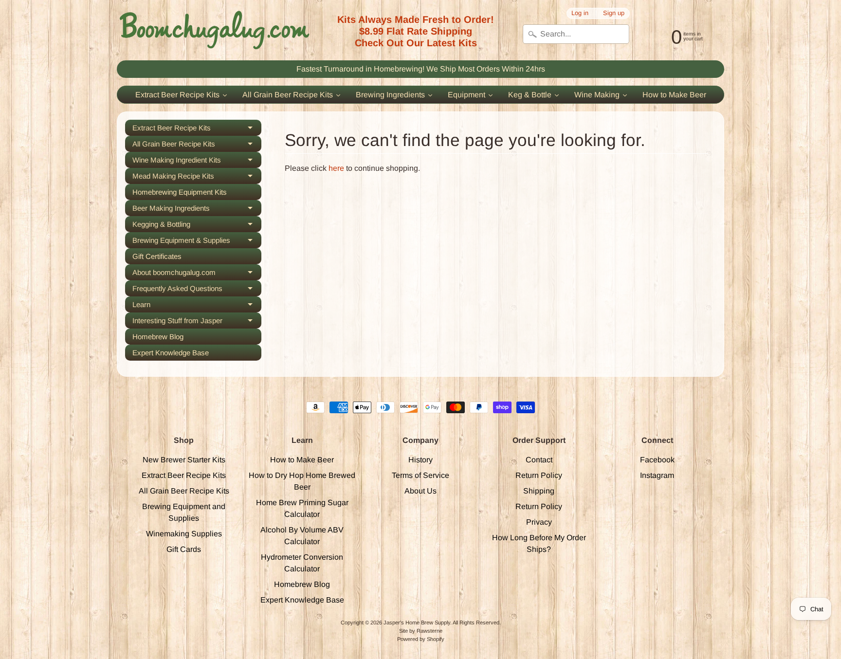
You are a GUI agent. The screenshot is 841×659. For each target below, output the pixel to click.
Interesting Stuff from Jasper (196, 322)
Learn (196, 306)
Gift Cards (183, 549)
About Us (420, 491)
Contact (539, 460)
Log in (579, 13)
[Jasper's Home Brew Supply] (214, 30)
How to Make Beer (302, 460)
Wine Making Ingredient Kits (196, 162)
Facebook (657, 460)
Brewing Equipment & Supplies (196, 242)
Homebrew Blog (157, 336)
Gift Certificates (157, 256)
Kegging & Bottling (196, 226)
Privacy (539, 522)
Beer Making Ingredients (196, 210)
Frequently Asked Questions (196, 290)
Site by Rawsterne (420, 631)
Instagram (657, 475)
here (336, 168)
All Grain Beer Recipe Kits (196, 146)
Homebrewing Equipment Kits (179, 192)
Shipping (538, 491)
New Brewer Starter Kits (184, 460)
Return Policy (538, 475)
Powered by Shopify (420, 639)
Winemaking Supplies (184, 534)
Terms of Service (420, 475)
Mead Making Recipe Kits (196, 178)
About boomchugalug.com (196, 274)
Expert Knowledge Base (170, 352)
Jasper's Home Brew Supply (417, 622)
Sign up (613, 13)
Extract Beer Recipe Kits (196, 130)
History (420, 460)
